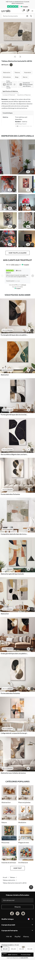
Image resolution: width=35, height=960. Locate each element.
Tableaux (12, 877)
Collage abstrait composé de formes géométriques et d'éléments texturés (14, 733)
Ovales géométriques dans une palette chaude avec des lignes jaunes (14, 653)
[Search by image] (27, 16)
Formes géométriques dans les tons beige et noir (14, 414)
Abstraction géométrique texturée (12, 574)
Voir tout (17, 868)
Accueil (5, 877)
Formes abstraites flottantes (10, 494)
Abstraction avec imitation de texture (13, 773)
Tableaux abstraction (9, 880)
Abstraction (5, 375)
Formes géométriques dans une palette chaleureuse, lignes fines (14, 335)
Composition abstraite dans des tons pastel (14, 534)
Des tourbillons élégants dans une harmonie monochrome (14, 454)
